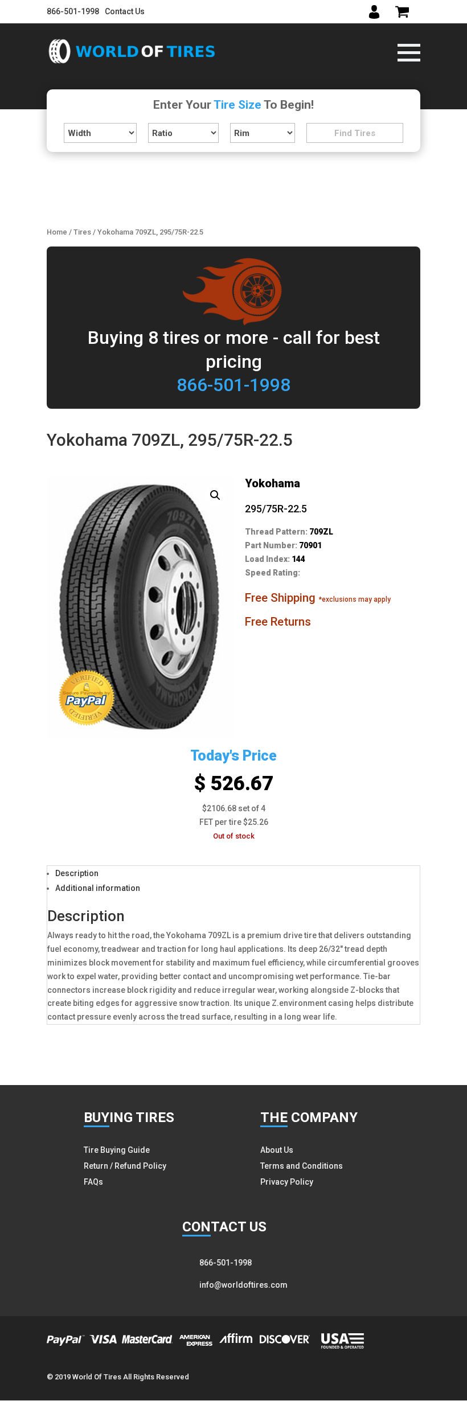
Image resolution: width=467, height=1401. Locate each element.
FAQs (93, 1181)
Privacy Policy (286, 1181)
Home (57, 232)
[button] (215, 495)
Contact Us (125, 11)
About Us (276, 1150)
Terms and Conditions (301, 1165)
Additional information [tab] (97, 888)
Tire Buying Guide (117, 1150)
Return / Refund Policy (125, 1165)
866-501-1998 (73, 11)
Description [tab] (77, 873)
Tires (82, 232)
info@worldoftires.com (243, 1284)
